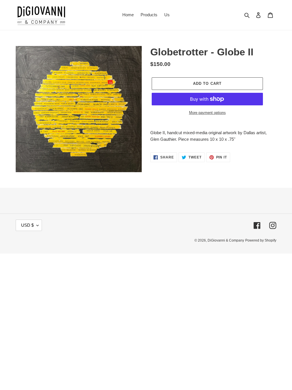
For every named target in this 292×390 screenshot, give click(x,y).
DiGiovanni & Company (226, 240)
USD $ (27, 225)
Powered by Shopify (260, 240)
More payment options (207, 112)
